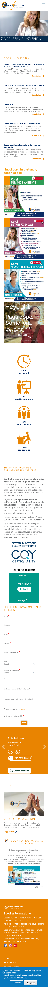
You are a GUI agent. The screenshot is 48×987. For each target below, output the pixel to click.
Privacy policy (10, 963)
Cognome (7, 625)
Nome (6, 616)
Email (5, 634)
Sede (5, 661)
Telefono (6, 643)
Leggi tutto (9, 825)
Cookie (6, 958)
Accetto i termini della (15, 709)
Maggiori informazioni (15, 977)
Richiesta (7, 679)
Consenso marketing (14, 716)
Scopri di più (36, 76)
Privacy (23, 709)
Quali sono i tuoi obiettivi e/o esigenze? (17, 689)
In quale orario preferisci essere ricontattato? (18, 699)
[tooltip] (21, 716)
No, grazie (30, 983)
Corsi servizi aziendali (18, 819)
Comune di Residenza (11, 652)
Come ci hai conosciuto (11, 670)
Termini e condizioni (12, 967)
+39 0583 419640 (23, 760)
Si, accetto (17, 983)
